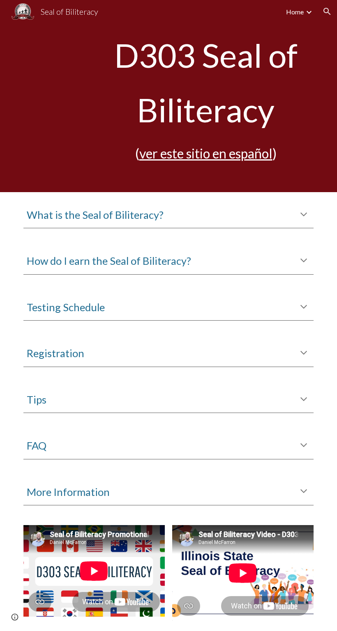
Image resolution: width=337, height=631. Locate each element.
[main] (206, 96)
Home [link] (295, 12)
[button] (327, 11)
